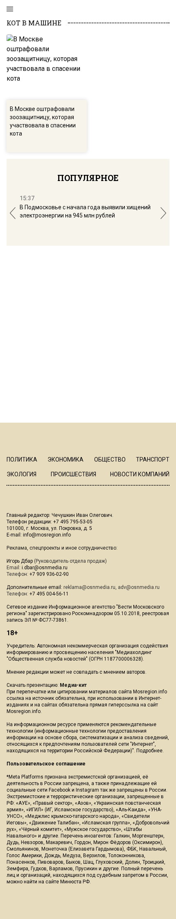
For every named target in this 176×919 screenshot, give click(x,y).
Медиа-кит (73, 685)
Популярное (88, 177)
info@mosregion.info (47, 535)
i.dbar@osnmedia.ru (45, 567)
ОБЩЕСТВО (110, 459)
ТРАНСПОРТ (152, 459)
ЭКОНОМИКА (65, 459)
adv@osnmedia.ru (139, 587)
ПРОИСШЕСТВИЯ (73, 474)
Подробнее (149, 751)
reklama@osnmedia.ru (89, 587)
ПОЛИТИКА (22, 459)
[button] (13, 213)
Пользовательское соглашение (46, 764)
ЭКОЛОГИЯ (21, 474)
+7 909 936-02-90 (49, 574)
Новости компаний (139, 474)
